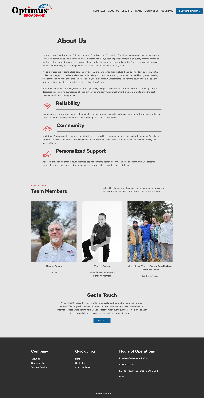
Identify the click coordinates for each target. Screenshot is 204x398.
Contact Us (102, 320)
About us (35, 359)
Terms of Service (39, 367)
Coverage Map (38, 363)
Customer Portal (83, 367)
